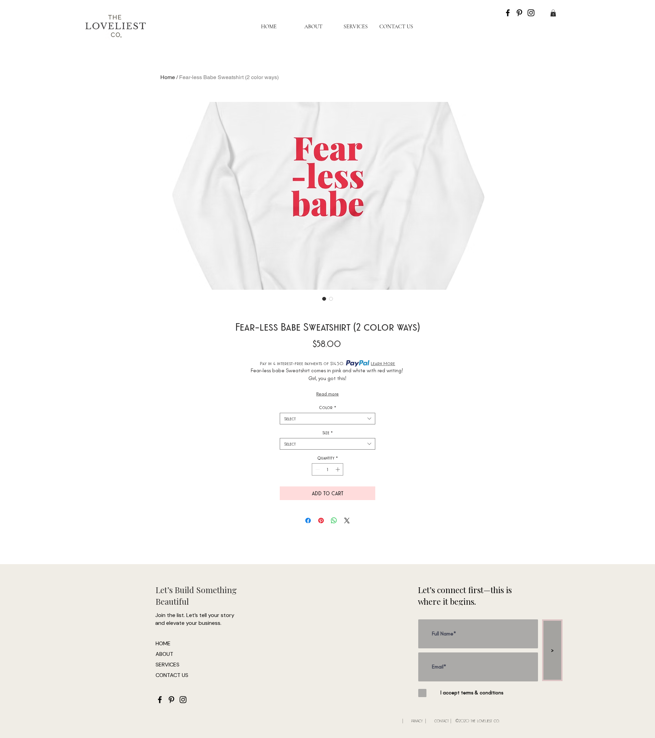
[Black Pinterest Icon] (519, 12)
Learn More (383, 363)
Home (167, 77)
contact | (442, 720)
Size (327, 432)
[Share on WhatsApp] (334, 520)
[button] (553, 13)
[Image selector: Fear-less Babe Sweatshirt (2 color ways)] (324, 298)
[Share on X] (347, 520)
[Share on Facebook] (308, 520)
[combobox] (327, 418)
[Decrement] (317, 469)
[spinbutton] (327, 469)
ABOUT (164, 654)
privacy (417, 720)
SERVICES (167, 664)
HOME (163, 643)
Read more (327, 394)
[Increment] (338, 469)
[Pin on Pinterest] (321, 520)
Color (327, 407)
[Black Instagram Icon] (531, 12)
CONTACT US (172, 675)
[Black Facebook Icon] (507, 12)
